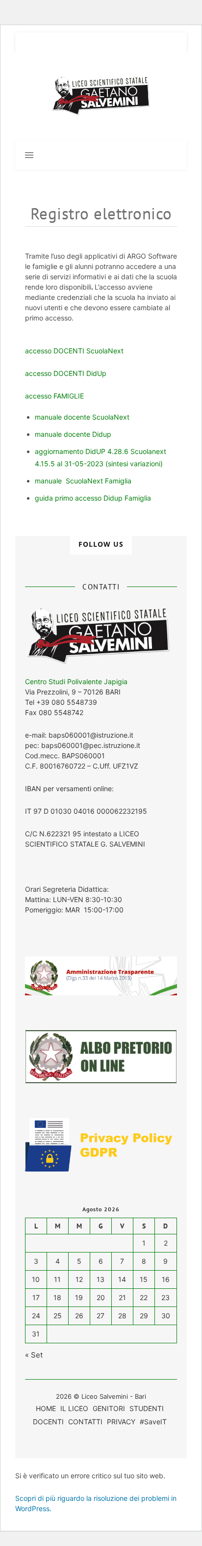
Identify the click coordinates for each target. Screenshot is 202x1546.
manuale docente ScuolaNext (82, 417)
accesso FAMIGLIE (54, 396)
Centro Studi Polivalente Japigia (76, 681)
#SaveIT (153, 1421)
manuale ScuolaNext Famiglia (83, 481)
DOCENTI (48, 1421)
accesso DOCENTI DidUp (65, 373)
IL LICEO (74, 1408)
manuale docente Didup (73, 434)
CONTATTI (85, 1421)
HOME (46, 1408)
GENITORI (109, 1408)
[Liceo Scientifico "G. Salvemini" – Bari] (101, 96)
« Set (34, 1354)
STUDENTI (146, 1408)
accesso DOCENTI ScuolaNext (75, 351)
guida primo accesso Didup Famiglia (93, 498)
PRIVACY (121, 1421)
